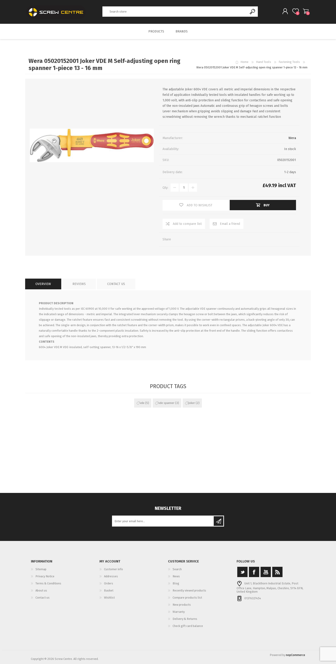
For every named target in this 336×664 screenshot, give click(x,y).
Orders (108, 583)
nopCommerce (295, 655)
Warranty (179, 611)
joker (191, 403)
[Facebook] (254, 572)
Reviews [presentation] (79, 284)
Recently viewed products (189, 590)
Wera (292, 138)
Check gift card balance (188, 626)
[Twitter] (242, 572)
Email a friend (230, 224)
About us (41, 590)
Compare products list (187, 597)
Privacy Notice (44, 576)
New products (182, 604)
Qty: (165, 188)
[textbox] (175, 11)
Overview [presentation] (43, 284)
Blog (176, 583)
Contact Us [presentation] (116, 284)
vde (142, 403)
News (176, 576)
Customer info (113, 569)
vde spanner (166, 403)
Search (253, 11)
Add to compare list (187, 224)
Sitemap (40, 569)
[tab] (43, 284)
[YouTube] (266, 572)
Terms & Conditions (48, 583)
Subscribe (218, 521)
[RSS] (277, 572)
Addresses (111, 576)
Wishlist (109, 597)
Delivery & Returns (185, 619)
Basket (306, 11)
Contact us (42, 597)
